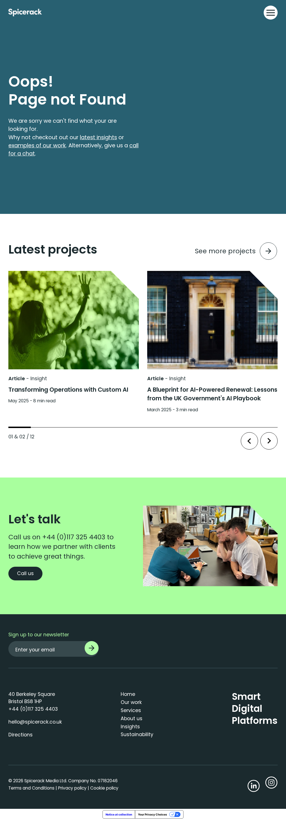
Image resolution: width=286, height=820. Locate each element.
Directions (20, 734)
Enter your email (35, 649)
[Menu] (270, 12)
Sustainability (137, 734)
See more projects (225, 251)
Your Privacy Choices (152, 814)
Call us (25, 573)
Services (131, 710)
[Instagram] (271, 784)
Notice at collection (119, 814)
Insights (130, 726)
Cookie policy (104, 788)
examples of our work (37, 145)
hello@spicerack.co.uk (35, 722)
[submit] (92, 648)
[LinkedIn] (253, 786)
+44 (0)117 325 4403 (73, 537)
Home (128, 694)
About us (131, 718)
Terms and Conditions (31, 788)
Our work (131, 702)
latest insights (98, 137)
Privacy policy (72, 788)
